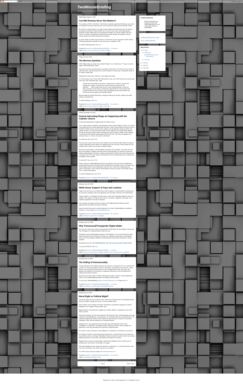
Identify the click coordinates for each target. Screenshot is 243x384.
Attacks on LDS (87, 50)
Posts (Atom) (110, 368)
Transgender (125, 252)
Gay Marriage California (106, 286)
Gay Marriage (95, 286)
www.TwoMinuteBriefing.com (102, 210)
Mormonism (96, 50)
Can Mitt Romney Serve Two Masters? (97, 20)
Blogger (137, 380)
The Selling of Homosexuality (93, 262)
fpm (127, 380)
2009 (144, 65)
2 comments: (114, 48)
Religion (108, 50)
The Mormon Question (90, 60)
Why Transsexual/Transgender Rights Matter (100, 226)
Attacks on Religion (98, 106)
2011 (144, 50)
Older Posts (131, 364)
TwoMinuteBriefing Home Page (150, 37)
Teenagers (101, 215)
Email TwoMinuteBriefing (148, 40)
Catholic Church (108, 252)
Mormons (102, 50)
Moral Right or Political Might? (94, 296)
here (100, 44)
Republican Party (96, 357)
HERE (95, 139)
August (146, 52)
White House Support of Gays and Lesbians (100, 187)
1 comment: (113, 250)
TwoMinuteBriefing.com (109, 351)
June (146, 59)
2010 (144, 63)
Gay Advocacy (94, 215)
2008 (144, 68)
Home (103, 364)
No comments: (115, 104)
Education (86, 215)
